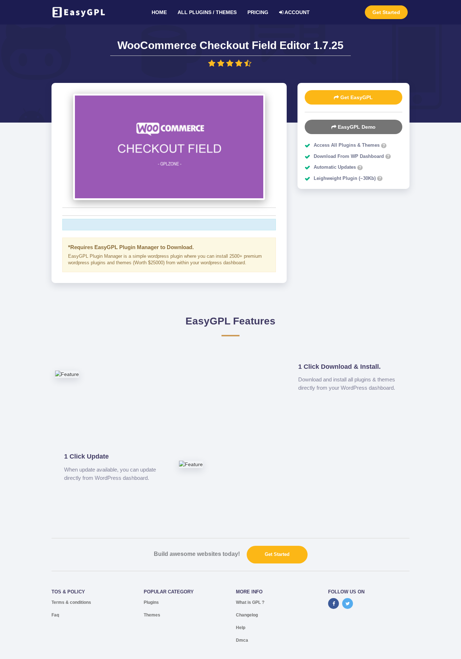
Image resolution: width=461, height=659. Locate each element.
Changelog (247, 615)
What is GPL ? (250, 602)
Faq (55, 615)
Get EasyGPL (356, 97)
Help (240, 627)
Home (159, 12)
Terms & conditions (71, 602)
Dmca (242, 640)
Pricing (257, 12)
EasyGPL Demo (356, 127)
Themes (152, 615)
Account (296, 12)
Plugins (151, 602)
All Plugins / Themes (207, 12)
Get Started (386, 12)
